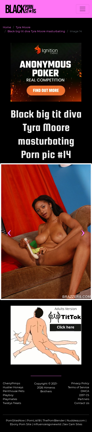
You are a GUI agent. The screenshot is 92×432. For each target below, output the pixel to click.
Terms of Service (78, 387)
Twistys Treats (12, 403)
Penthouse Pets (13, 391)
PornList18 (34, 420)
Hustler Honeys (13, 387)
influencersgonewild (47, 424)
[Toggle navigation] (82, 9)
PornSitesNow (15, 420)
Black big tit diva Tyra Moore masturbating (36, 31)
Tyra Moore (23, 27)
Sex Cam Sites (72, 424)
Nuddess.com (76, 420)
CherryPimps (11, 383)
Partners (83, 399)
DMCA (85, 391)
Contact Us (81, 403)
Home (7, 27)
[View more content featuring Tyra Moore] (46, 231)
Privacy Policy (80, 383)
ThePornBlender (54, 420)
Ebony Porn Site (20, 424)
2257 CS (84, 395)
